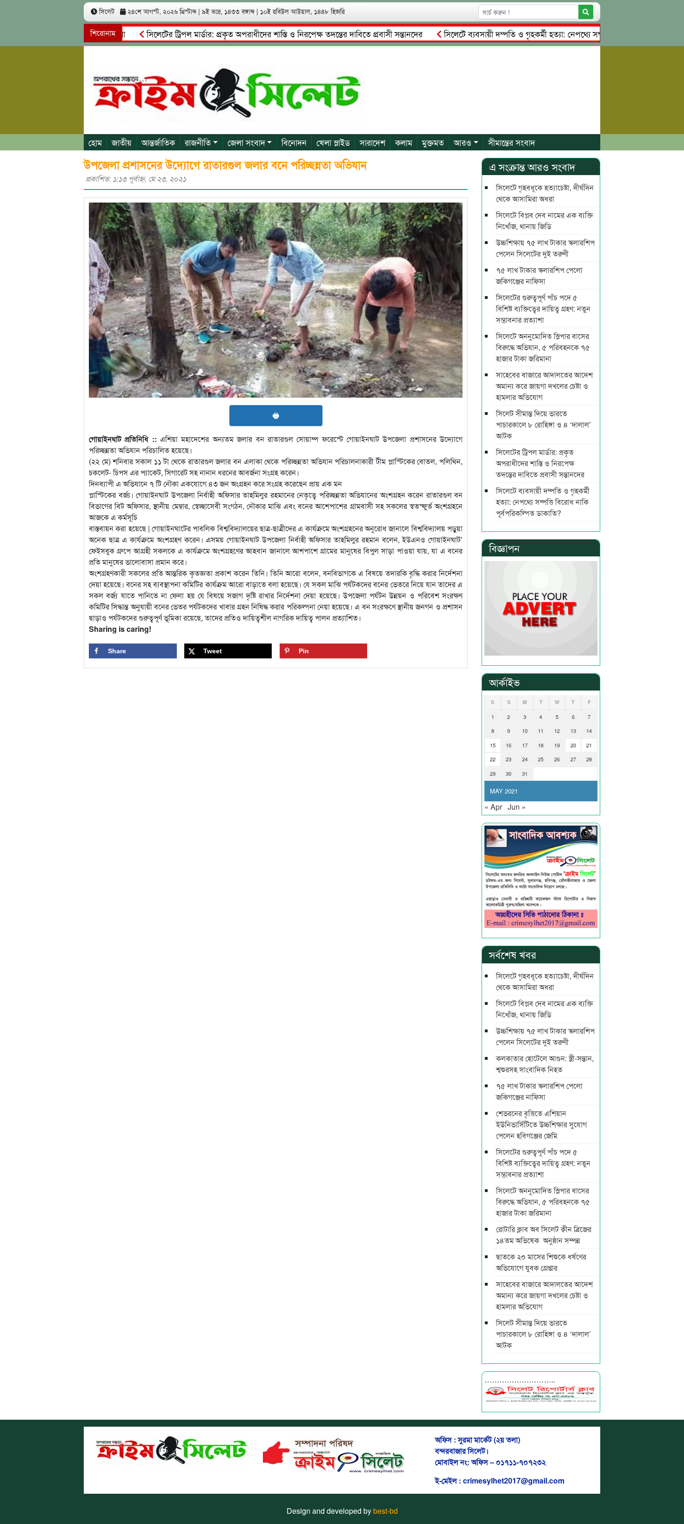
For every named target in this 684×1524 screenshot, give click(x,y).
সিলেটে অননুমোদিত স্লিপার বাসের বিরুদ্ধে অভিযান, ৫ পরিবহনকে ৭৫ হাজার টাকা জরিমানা (543, 347)
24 (525, 759)
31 (525, 773)
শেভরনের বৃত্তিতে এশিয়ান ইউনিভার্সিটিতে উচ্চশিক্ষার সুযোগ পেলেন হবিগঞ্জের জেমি (541, 1124)
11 (540, 730)
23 (508, 759)
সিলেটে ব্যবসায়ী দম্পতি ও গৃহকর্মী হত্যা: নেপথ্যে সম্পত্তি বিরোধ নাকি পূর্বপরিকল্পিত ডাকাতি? (543, 501)
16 (508, 745)
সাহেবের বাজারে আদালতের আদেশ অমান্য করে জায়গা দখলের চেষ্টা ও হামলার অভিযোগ (544, 385)
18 (540, 745)
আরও (462, 142)
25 (540, 759)
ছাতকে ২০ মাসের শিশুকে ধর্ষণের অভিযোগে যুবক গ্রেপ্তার (541, 1262)
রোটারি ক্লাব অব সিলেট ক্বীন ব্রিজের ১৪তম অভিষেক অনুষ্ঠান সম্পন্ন (543, 1235)
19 (557, 745)
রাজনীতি (198, 142)
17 (525, 745)
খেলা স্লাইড (333, 142)
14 (589, 730)
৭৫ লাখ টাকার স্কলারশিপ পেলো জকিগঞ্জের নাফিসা (539, 275)
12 (557, 730)
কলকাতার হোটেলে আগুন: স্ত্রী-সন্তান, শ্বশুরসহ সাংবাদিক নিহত (545, 1064)
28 (589, 759)
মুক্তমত (433, 142)
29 (493, 773)
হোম (95, 142)
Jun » (517, 806)
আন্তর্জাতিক (158, 142)
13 (573, 730)
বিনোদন (294, 142)
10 (525, 730)
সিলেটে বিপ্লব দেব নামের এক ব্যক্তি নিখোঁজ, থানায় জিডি (544, 220)
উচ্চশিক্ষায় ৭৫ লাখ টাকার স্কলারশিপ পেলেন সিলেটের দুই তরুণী (545, 248)
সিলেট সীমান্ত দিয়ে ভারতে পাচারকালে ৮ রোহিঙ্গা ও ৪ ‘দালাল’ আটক (543, 424)
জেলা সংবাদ (246, 142)
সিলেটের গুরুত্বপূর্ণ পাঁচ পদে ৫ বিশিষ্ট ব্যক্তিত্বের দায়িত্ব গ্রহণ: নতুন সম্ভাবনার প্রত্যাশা (543, 308)
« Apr (493, 806)
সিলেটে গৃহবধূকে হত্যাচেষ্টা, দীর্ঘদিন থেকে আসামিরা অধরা (545, 193)
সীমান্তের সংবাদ (511, 142)
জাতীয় (122, 142)
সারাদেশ (372, 142)
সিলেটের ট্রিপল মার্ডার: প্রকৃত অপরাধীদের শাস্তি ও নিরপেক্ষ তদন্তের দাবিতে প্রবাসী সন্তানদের (256, 33)
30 (508, 773)
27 (573, 759)
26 (557, 759)
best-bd (385, 1510)
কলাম (403, 142)
